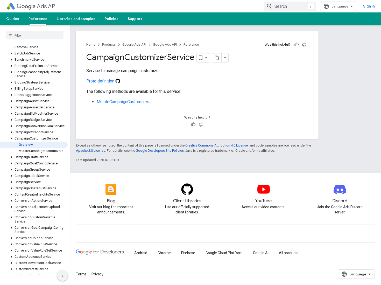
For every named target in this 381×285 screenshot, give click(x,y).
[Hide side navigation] (62, 275)
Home (90, 44)
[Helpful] (296, 44)
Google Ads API (134, 44)
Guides (12, 18)
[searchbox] (35, 35)
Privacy (97, 274)
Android (140, 253)
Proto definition (100, 81)
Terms (81, 274)
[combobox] (290, 6)
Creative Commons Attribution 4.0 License (216, 145)
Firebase (188, 253)
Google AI (261, 253)
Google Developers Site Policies (160, 150)
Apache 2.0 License (90, 150)
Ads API (47, 6)
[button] (34, 53)
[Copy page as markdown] (217, 57)
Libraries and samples (76, 18)
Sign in (369, 6)
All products (288, 253)
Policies (111, 18)
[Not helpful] (304, 44)
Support (135, 18)
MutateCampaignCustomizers (124, 101)
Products (109, 44)
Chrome (164, 253)
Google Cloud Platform (224, 253)
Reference (38, 18)
